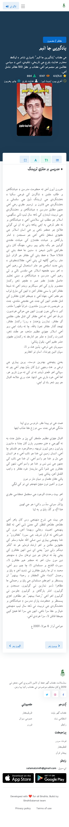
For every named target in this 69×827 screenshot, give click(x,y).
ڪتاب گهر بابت (58, 711)
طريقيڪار (27, 711)
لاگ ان (13, 5)
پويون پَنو (52, 645)
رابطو (63, 723)
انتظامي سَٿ (60, 717)
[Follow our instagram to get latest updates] (55, 694)
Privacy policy (23, 807)
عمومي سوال (25, 717)
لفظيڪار (62, 745)
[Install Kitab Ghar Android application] (50, 776)
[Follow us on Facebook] (63, 694)
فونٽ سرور (60, 740)
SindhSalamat (31, 799)
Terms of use (43, 807)
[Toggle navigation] (23, 5)
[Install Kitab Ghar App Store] (18, 776)
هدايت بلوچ (28, 80)
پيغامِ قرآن (61, 751)
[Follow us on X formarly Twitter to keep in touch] (47, 694)
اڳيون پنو (16, 645)
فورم (29, 723)
